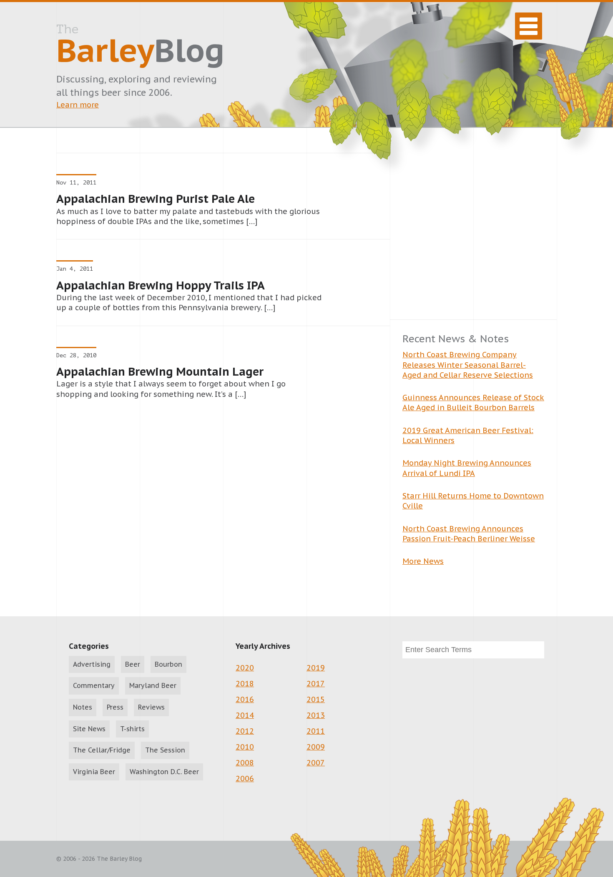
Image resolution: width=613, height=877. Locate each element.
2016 (245, 699)
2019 (315, 668)
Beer (132, 664)
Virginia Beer (94, 771)
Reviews (151, 707)
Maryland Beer (152, 685)
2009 (315, 747)
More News (423, 561)
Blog (140, 46)
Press (115, 707)
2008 (245, 762)
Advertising (92, 664)
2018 (245, 683)
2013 (315, 715)
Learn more (77, 105)
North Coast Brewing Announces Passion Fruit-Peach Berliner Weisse (468, 533)
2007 (315, 762)
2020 (245, 668)
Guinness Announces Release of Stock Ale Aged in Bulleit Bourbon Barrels (473, 402)
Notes (82, 707)
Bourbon (168, 664)
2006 (245, 778)
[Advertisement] (473, 236)
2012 (245, 731)
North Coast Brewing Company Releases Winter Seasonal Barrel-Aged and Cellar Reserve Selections (467, 365)
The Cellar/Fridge (102, 750)
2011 (315, 731)
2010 (245, 747)
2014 (245, 715)
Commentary (94, 685)
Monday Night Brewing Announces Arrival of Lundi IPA (466, 468)
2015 (315, 699)
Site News (89, 729)
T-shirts (132, 729)
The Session (165, 750)
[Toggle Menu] (528, 26)
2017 (315, 683)
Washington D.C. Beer (164, 771)
